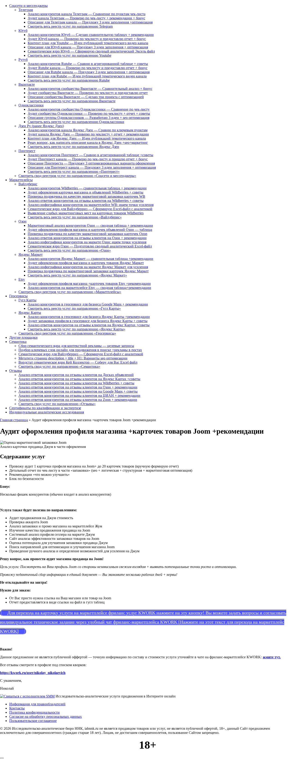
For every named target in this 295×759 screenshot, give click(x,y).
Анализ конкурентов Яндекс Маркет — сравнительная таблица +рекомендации (90, 259)
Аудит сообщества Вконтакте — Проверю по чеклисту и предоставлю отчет (88, 93)
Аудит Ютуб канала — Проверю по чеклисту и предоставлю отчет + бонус (87, 39)
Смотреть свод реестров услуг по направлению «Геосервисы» (67, 333)
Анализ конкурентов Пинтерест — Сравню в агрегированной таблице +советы (90, 155)
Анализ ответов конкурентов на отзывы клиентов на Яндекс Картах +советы (89, 325)
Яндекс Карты (29, 313)
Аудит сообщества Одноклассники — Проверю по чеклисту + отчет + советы (89, 113)
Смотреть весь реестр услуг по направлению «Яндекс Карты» (76, 329)
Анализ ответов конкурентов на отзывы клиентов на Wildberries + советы (86, 201)
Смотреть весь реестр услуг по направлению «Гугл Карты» (74, 308)
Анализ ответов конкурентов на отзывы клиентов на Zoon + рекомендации (77, 400)
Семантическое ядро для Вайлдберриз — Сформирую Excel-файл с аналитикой (90, 209)
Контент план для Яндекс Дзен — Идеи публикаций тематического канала (87, 138)
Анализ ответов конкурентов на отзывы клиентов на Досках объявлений (76, 375)
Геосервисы (18, 296)
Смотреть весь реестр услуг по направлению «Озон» (69, 250)
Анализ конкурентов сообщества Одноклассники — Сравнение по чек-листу (89, 109)
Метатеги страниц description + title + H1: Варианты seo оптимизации (72, 358)
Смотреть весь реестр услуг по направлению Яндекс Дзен (73, 147)
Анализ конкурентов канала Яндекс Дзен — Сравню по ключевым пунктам (88, 130)
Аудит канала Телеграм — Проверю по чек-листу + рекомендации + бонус (86, 18)
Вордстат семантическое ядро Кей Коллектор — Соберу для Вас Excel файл (77, 362)
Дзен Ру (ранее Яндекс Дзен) (41, 126)
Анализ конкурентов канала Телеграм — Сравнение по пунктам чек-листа (86, 14)
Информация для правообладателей (37, 704)
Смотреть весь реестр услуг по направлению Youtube (69, 55)
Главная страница (14, 420)
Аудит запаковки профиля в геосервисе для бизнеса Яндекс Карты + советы (88, 321)
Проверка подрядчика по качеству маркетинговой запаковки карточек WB (86, 196)
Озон (22, 221)
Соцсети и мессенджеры (28, 6)
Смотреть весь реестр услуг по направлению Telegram (70, 26)
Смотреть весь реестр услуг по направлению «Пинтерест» (74, 172)
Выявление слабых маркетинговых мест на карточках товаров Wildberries (86, 213)
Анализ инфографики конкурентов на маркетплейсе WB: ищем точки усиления (90, 205)
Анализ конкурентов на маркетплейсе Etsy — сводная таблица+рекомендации (89, 288)
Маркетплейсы (21, 180)
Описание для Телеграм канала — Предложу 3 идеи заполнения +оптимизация (90, 22)
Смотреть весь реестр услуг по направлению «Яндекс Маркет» (77, 275)
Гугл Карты (27, 300)
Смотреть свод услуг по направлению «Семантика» (59, 366)
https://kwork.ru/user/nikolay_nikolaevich (32, 673)
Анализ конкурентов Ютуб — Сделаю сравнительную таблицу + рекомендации (91, 35)
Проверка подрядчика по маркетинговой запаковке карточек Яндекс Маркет (88, 271)
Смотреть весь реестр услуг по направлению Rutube (69, 80)
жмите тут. (272, 657)
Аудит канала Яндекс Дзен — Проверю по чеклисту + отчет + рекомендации (88, 134)
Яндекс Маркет (30, 254)
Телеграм (25, 10)
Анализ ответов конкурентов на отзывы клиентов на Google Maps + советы (78, 391)
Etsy (21, 279)
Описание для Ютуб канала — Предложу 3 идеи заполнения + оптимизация (88, 47)
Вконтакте (26, 84)
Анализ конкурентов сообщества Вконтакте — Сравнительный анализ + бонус (90, 89)
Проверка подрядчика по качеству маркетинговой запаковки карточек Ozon (87, 234)
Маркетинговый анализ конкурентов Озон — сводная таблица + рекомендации (90, 225)
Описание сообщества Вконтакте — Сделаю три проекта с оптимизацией (86, 97)
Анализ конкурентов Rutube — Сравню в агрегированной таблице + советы (88, 64)
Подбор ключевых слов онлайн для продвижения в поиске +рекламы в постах (80, 350)
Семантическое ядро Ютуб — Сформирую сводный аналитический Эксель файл (91, 51)
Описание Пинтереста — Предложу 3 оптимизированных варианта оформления (91, 163)
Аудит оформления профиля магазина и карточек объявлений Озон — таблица (90, 230)
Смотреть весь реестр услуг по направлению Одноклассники (76, 122)
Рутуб (23, 60)
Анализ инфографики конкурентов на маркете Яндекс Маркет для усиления (88, 267)
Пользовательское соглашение (33, 721)
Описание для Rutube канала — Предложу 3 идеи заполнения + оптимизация (89, 72)
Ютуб (22, 30)
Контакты (17, 708)
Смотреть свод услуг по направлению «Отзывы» (57, 404)
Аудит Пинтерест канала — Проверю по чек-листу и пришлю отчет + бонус (88, 159)
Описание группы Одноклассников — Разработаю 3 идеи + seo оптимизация (88, 118)
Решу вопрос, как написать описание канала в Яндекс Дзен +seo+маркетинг (88, 142)
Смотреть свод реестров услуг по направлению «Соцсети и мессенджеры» (77, 176)
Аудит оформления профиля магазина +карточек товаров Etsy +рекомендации (89, 283)
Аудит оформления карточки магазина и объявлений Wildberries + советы (85, 192)
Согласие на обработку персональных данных (45, 716)
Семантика (18, 342)
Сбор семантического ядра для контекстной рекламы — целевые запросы (76, 346)
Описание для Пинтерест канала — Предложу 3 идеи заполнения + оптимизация (92, 167)
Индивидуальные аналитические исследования (46, 412)
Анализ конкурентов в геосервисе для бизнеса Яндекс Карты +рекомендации (89, 317)
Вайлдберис (27, 184)
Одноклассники (31, 105)
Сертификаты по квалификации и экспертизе (45, 408)
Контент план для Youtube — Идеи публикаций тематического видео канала (88, 43)
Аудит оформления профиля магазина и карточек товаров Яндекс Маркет (86, 263)
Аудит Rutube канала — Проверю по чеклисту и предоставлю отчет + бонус (88, 68)
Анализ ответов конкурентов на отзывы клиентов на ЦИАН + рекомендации (79, 395)
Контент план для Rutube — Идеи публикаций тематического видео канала (87, 76)
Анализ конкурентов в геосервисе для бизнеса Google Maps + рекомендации (88, 304)
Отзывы (15, 371)
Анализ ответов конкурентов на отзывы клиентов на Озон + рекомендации (87, 238)
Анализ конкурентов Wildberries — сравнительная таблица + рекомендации (87, 188)
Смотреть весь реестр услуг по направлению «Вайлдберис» (75, 217)
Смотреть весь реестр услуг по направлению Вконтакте (71, 101)
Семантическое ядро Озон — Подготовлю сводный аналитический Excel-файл (90, 246)
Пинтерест (26, 151)
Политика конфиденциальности (34, 712)
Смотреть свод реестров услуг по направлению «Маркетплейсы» (69, 292)
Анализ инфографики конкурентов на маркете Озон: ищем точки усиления (87, 242)
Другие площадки (23, 337)
